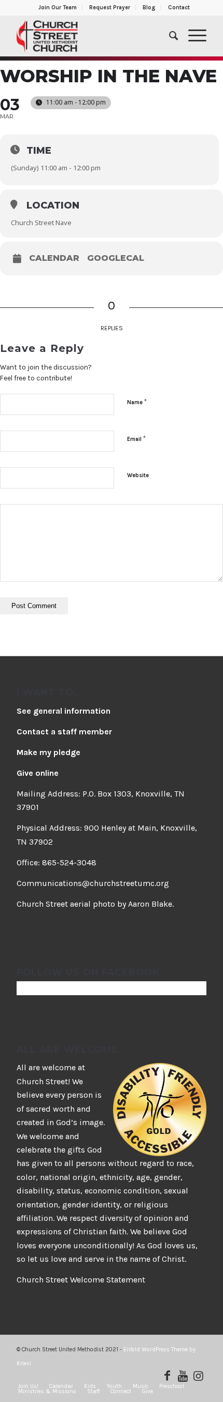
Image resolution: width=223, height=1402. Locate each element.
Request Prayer (109, 7)
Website (138, 475)
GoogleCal (115, 258)
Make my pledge (48, 752)
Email (136, 438)
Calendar (54, 258)
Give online (38, 773)
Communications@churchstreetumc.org (93, 883)
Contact (179, 7)
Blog (149, 7)
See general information (63, 711)
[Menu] (192, 35)
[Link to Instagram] (198, 1375)
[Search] (168, 35)
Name (137, 402)
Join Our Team (57, 7)
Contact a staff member (64, 731)
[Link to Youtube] (183, 1375)
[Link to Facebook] (167, 1375)
